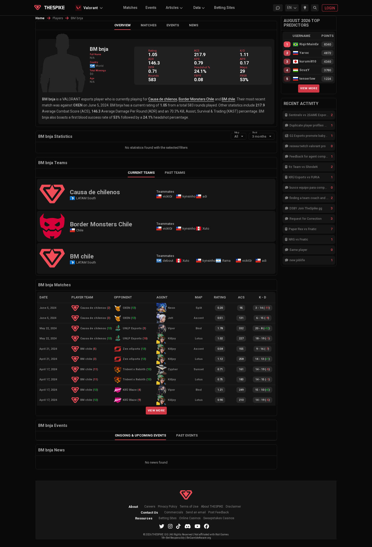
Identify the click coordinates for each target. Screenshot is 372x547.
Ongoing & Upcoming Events (140, 435)
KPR (197, 59)
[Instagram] (170, 526)
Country (94, 62)
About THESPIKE (212, 506)
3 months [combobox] (259, 136)
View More (156, 410)
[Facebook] (206, 526)
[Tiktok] (178, 526)
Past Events (187, 435)
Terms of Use (189, 506)
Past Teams (175, 172)
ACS (196, 50)
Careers (149, 506)
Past (254, 132)
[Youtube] (197, 526)
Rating (152, 50)
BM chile (228, 99)
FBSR (243, 75)
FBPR (197, 75)
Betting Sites (224, 8)
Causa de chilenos (162, 99)
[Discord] (187, 526)
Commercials (173, 512)
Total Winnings (98, 70)
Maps (243, 67)
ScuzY (304, 70)
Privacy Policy (167, 506)
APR (242, 59)
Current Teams (141, 172)
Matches (130, 8)
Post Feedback (218, 512)
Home (40, 18)
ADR (151, 59)
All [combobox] (236, 136)
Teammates (165, 191)
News (193, 25)
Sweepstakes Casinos (218, 518)
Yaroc (304, 53)
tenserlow (307, 78)
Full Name (95, 54)
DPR (151, 67)
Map (236, 132)
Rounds (153, 75)
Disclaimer (233, 506)
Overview (122, 25)
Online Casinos (190, 518)
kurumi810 (307, 61)
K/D (242, 50)
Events (151, 8)
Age (92, 78)
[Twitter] (161, 526)
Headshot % (202, 67)
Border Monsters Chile (196, 99)
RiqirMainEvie (309, 44)
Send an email (196, 512)
